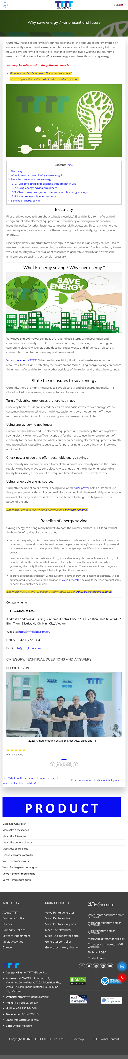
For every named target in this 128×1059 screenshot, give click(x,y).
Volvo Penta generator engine (19, 867)
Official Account (22, 1025)
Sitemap (78, 1039)
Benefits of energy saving (24, 200)
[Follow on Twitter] (89, 966)
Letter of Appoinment (16, 935)
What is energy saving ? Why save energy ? (35, 175)
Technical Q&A (97, 952)
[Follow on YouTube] (110, 966)
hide (70, 164)
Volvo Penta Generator (15, 861)
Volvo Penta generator (59, 912)
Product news (97, 958)
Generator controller (58, 941)
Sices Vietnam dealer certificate (101, 932)
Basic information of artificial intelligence (95, 780)
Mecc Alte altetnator (58, 930)
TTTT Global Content (105, 1039)
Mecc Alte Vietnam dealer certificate (104, 924)
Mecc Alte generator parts (61, 935)
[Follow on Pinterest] (96, 966)
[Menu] (5, 4)
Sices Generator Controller (17, 855)
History (7, 924)
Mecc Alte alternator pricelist (106, 938)
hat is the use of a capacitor (61, 79)
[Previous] (5, 709)
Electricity (15, 171)
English (117, 5)
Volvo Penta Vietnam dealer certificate (106, 916)
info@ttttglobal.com (26, 1019)
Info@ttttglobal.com (28, 648)
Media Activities (12, 941)
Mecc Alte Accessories (15, 829)
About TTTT (10, 912)
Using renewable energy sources (35, 196)
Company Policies (13, 930)
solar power (81, 488)
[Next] (122, 709)
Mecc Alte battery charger (17, 842)
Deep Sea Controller (14, 823)
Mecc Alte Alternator (14, 836)
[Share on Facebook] (52, 764)
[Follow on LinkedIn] (103, 966)
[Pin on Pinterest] (63, 764)
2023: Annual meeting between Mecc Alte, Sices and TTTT (64, 740)
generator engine (76, 509)
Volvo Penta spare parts (16, 879)
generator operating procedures (90, 591)
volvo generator (71, 579)
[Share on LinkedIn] (69, 764)
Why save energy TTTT (21, 360)
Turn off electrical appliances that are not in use (44, 183)
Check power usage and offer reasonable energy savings (50, 192)
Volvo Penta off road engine (18, 873)
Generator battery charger (62, 947)
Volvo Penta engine (57, 918)
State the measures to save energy (29, 179)
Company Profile (13, 918)
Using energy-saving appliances (34, 187)
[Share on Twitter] (58, 764)
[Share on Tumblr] (75, 764)
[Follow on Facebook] (82, 966)
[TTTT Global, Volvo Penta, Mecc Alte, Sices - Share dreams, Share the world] (64, 5)
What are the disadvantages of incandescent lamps (40, 73)
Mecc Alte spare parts (15, 848)
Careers (7, 947)
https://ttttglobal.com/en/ (34, 631)
